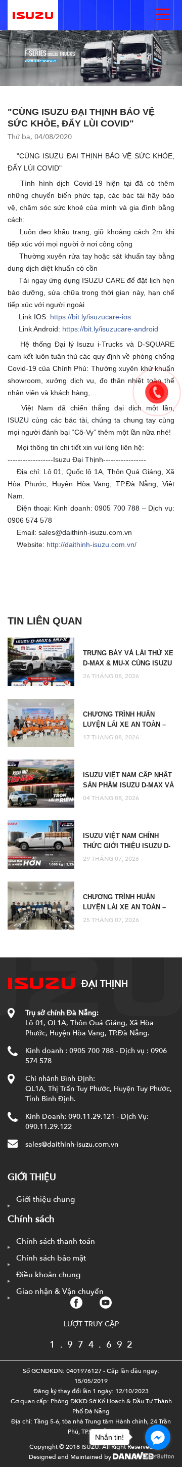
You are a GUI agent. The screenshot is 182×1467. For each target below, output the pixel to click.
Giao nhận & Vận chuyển (60, 1291)
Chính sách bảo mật (51, 1258)
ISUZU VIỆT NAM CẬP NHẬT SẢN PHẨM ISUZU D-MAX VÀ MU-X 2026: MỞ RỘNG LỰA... (128, 785)
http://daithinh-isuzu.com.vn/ (91, 544)
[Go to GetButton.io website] (158, 1456)
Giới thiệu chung (45, 1199)
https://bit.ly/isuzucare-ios (90, 317)
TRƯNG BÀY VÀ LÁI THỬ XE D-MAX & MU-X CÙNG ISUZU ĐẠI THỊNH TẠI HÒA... (128, 663)
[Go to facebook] (157, 1437)
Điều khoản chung (48, 1275)
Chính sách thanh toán (55, 1241)
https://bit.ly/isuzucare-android (110, 329)
